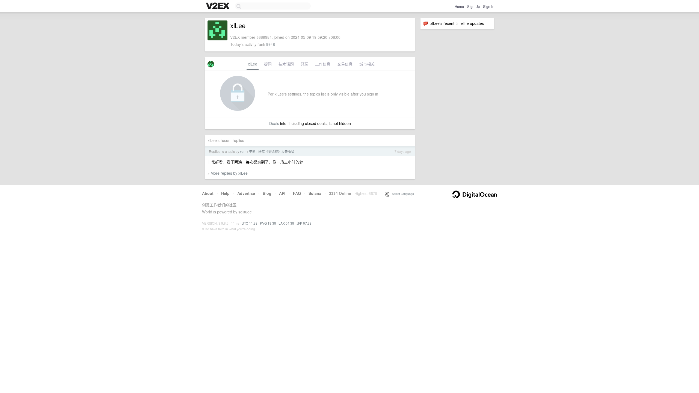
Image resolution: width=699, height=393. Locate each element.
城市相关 (367, 64)
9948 (270, 44)
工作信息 (322, 64)
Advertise (246, 193)
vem (243, 151)
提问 (268, 64)
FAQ (297, 193)
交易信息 (345, 64)
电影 (252, 151)
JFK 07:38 (304, 223)
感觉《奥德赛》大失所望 (276, 151)
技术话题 (286, 64)
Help (225, 193)
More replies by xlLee (229, 173)
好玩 (304, 64)
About (208, 193)
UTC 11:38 (249, 223)
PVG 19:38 (268, 223)
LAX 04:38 (286, 223)
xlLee (252, 64)
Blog (267, 193)
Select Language (401, 193)
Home (459, 6)
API (282, 193)
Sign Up (473, 6)
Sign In (488, 6)
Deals (274, 123)
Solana (315, 193)
